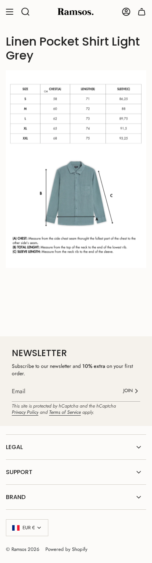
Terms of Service (65, 412)
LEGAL (14, 447)
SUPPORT (19, 472)
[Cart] (141, 11)
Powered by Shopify (66, 549)
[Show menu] (9, 11)
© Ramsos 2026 (22, 549)
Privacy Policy (25, 412)
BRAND (15, 497)
